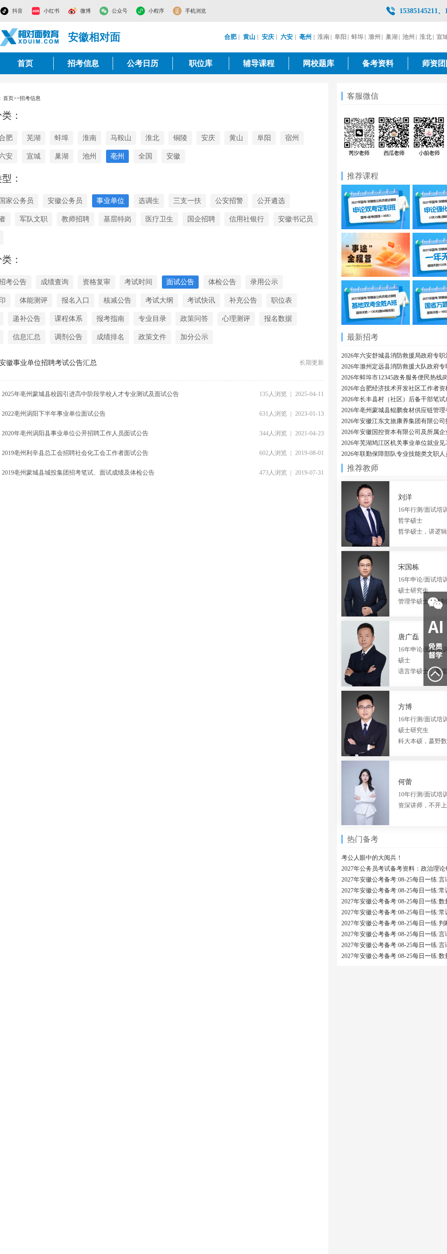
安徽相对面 (94, 37)
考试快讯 (201, 300)
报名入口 (75, 300)
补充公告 (243, 300)
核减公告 (117, 300)
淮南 (323, 37)
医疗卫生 (159, 219)
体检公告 (222, 282)
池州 (408, 37)
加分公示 (194, 337)
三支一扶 (187, 200)
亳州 (117, 156)
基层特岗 (117, 219)
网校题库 (318, 63)
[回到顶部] (435, 674)
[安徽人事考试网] (29, 37)
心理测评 (236, 318)
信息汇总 (27, 337)
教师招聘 (75, 219)
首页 (25, 63)
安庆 (208, 137)
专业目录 (152, 318)
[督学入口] (435, 650)
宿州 (292, 137)
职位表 (281, 300)
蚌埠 (357, 37)
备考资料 (378, 63)
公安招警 (229, 200)
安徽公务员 (65, 200)
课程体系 (69, 318)
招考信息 (83, 63)
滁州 (374, 37)
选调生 (148, 200)
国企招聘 (201, 219)
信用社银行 (246, 219)
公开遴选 (271, 200)
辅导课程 (259, 63)
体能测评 (34, 300)
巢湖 (391, 37)
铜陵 (180, 137)
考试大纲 (159, 300)
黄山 (236, 137)
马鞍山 (120, 137)
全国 (145, 156)
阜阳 (340, 37)
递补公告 (27, 318)
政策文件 (152, 337)
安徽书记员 (295, 219)
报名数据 (278, 318)
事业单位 (110, 200)
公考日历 (142, 63)
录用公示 (264, 282)
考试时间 (138, 282)
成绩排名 (110, 337)
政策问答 (194, 318)
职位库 (201, 63)
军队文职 (34, 219)
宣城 (34, 156)
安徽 (173, 156)
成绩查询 (55, 282)
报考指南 (110, 318)
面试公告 (180, 282)
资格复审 (96, 282)
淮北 (425, 37)
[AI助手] (435, 627)
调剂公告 (69, 337)
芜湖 (34, 137)
